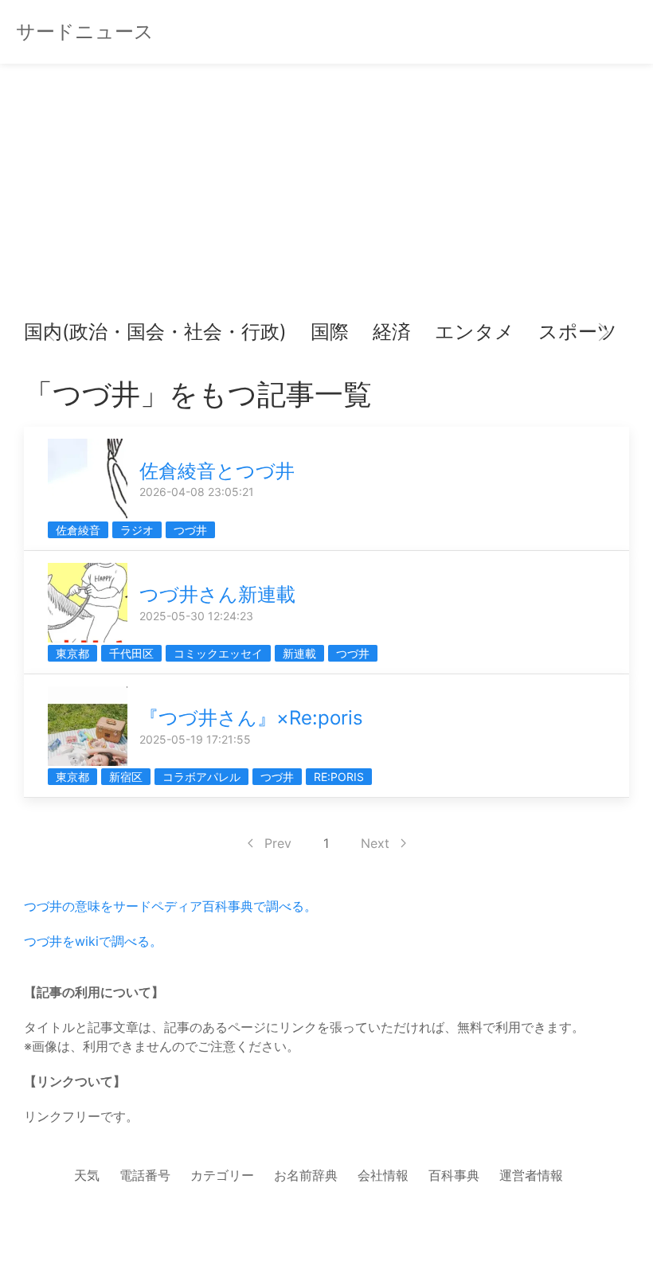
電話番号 (144, 1175)
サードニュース (85, 31)
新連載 (299, 653)
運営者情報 (531, 1175)
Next (375, 843)
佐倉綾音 (78, 530)
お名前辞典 (306, 1175)
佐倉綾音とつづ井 (217, 470)
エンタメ (474, 331)
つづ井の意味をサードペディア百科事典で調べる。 (170, 906)
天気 (87, 1175)
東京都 (72, 653)
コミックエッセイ (218, 653)
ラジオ (137, 530)
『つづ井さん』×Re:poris (251, 717)
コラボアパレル (201, 776)
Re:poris (339, 776)
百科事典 (453, 1175)
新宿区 (126, 776)
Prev (277, 843)
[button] (49, 332)
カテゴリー (222, 1175)
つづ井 (190, 530)
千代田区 (131, 653)
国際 (330, 331)
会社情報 (383, 1175)
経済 (392, 331)
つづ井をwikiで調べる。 (93, 941)
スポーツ (577, 331)
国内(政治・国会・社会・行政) (155, 331)
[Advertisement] (326, 199)
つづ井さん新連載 (217, 594)
